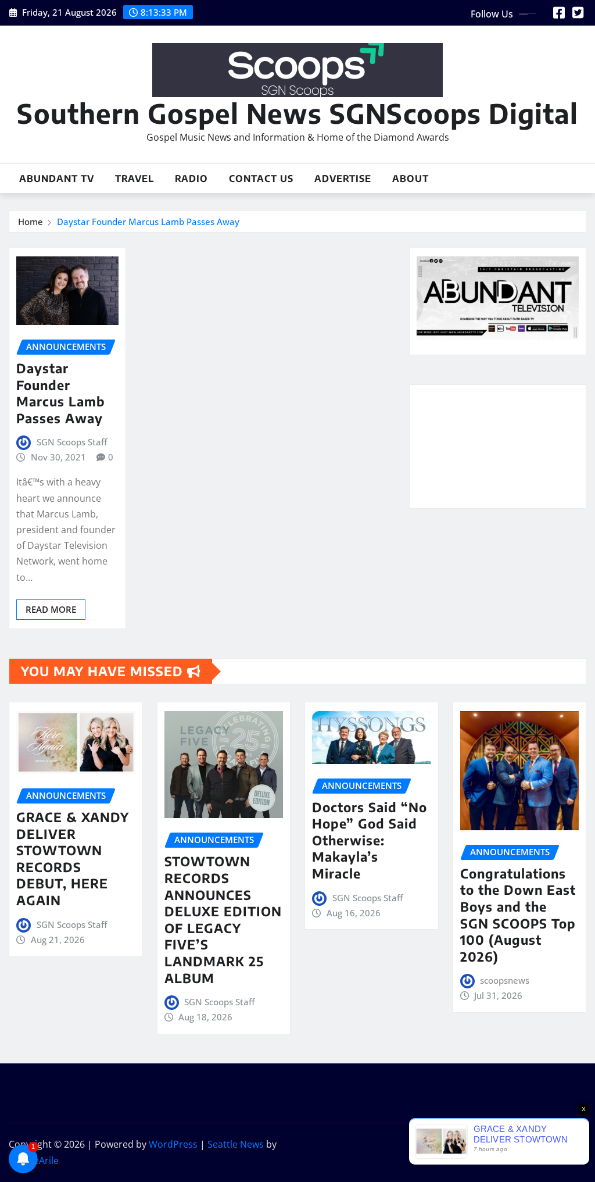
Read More (51, 609)
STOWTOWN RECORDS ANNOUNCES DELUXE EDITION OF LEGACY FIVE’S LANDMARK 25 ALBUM (223, 919)
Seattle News (235, 1144)
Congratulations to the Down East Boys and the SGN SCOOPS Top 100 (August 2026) (518, 915)
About (410, 178)
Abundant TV (56, 178)
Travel (134, 178)
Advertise (342, 178)
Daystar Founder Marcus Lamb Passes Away (148, 221)
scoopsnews (504, 980)
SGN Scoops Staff (72, 442)
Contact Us (261, 178)
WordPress (173, 1144)
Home (30, 221)
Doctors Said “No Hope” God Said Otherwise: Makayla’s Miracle (369, 840)
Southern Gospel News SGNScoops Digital (297, 113)
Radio (191, 178)
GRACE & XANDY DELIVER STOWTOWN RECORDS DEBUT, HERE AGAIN (72, 858)
